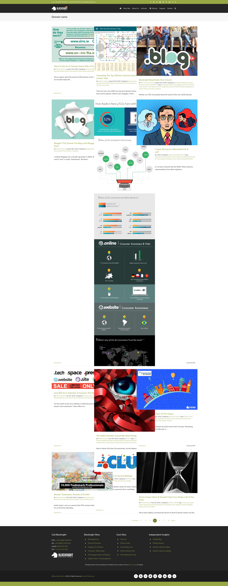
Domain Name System (80, 71)
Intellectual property (189, 157)
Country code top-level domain (148, 505)
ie (181, 157)
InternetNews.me (126, 547)
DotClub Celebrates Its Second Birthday (124, 462)
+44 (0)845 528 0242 (63, 543)
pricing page (133, 565)
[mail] (172, 2)
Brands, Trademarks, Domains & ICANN (82, 471)
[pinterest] (166, 2)
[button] (175, 8)
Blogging (184, 83)
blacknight (164, 85)
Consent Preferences (88, 576)
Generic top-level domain (126, 83)
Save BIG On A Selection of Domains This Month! (82, 379)
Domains (88, 69)
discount (56, 398)
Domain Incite (125, 543)
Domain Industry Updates (162, 551)
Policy (182, 155)
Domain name (69, 71)
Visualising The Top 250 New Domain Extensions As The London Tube (124, 49)
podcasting (188, 87)
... (71, 80)
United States (110, 443)
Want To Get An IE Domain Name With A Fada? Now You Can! (82, 44)
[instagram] (163, 2)
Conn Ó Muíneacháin (147, 83)
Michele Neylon (60, 69)
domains (171, 87)
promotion (93, 398)
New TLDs (92, 396)
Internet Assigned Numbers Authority (107, 440)
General (147, 85)
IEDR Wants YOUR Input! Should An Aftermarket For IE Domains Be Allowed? (167, 122)
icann (80, 499)
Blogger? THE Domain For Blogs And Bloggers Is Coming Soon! (82, 119)
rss (193, 87)
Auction (184, 503)
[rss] (154, 2)
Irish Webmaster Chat (128, 555)
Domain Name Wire (127, 551)
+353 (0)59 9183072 (61, 2)
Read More (57, 93)
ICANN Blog (157, 539)
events (173, 419)
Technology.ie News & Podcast (99, 555)
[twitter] (157, 2)
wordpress (158, 89)
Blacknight (177, 83)
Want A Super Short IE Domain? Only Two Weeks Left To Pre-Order (167, 472)
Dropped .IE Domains (95, 547)
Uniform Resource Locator (146, 89)
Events (177, 416)
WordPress (153, 85)
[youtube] (160, 2)
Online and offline (149, 507)
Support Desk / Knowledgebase (99, 558)
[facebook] (150, 2)
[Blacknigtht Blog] (120, 8)
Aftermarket (172, 155)
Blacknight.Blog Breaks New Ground (167, 51)
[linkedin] (169, 2)
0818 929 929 (77, 2)
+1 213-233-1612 (61, 549)
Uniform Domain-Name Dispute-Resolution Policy (161, 159)
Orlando (88, 499)
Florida (56, 499)
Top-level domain (104, 85)
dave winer (185, 85)
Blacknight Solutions (59, 576)
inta (84, 499)
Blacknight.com (93, 539)
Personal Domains (94, 543)
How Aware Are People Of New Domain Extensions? (124, 279)
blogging (179, 85)
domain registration (163, 87)
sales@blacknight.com (89, 2)
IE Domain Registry (186, 505)
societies (128, 481)
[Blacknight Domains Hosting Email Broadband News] (59, 7)
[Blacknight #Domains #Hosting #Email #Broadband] (62, 553)
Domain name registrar (149, 87)
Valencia (169, 420)
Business (190, 83)
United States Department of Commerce (126, 443)
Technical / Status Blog (96, 551)
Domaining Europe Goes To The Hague (167, 389)
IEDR (178, 155)
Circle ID (123, 539)
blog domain (172, 85)
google (76, 499)
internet (86, 398)
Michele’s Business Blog (161, 547)
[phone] (175, 2)
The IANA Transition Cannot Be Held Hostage (124, 400)
